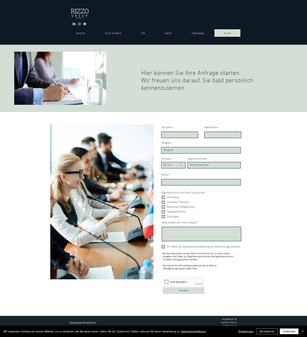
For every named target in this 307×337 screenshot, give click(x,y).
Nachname (211, 127)
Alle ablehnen (267, 331)
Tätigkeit (166, 143)
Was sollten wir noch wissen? (180, 222)
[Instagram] (79, 24)
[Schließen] (303, 331)
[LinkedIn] (74, 24)
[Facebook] (85, 24)
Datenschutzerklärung (193, 331)
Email (164, 174)
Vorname (166, 127)
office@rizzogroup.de (174, 268)
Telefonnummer (197, 158)
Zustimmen (289, 331)
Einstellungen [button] (246, 331)
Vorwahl (166, 158)
